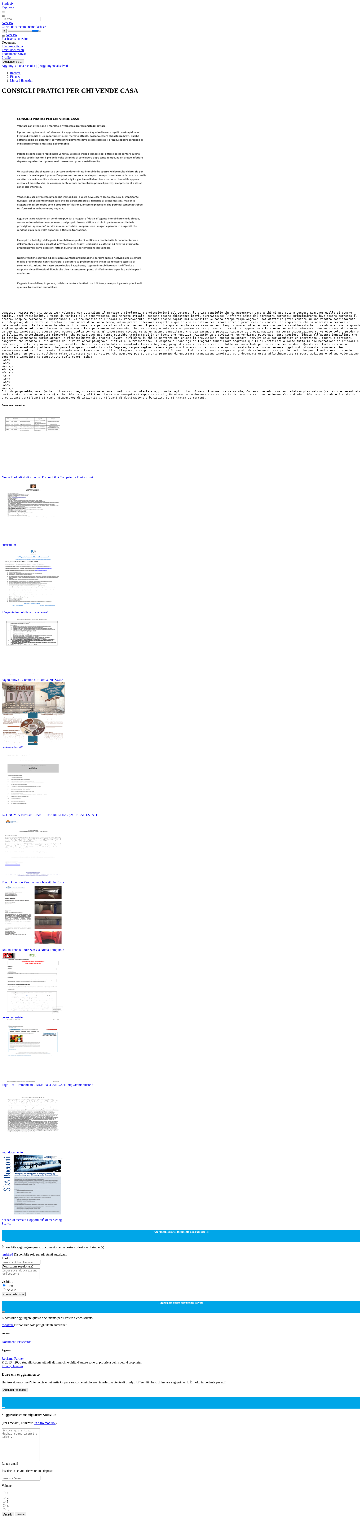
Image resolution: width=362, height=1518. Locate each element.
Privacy (7, 1366)
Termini (18, 1366)
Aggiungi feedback (14, 1389)
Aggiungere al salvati (54, 66)
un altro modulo (45, 1423)
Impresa (15, 73)
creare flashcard (37, 27)
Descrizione (17, 1266)
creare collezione (13, 1294)
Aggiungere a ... (13, 61)
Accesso (7, 23)
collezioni (23, 38)
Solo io (11, 1290)
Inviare (21, 1514)
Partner (19, 1358)
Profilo (6, 57)
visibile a (7, 1281)
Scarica (6, 1223)
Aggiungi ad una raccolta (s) (21, 66)
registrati (8, 1254)
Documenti (9, 1342)
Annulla (7, 1514)
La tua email (10, 1463)
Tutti (10, 1286)
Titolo (5, 1258)
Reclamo (7, 1358)
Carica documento (14, 27)
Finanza (15, 76)
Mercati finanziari (21, 80)
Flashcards (9, 38)
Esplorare (8, 7)
